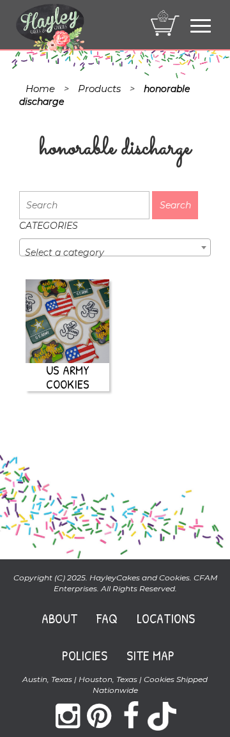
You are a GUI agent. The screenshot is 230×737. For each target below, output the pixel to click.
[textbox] (115, 252)
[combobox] (115, 247)
